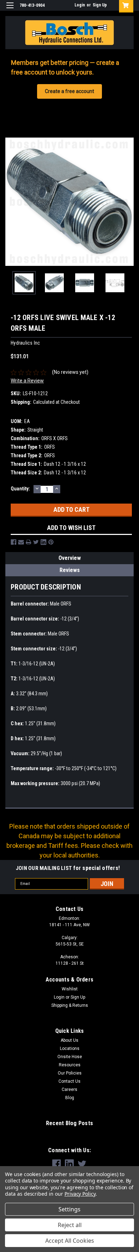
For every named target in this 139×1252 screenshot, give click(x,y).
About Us (69, 1040)
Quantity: (20, 488)
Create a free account (69, 91)
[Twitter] (36, 542)
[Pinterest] (51, 542)
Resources (70, 1064)
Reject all (70, 1225)
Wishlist (70, 988)
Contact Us (69, 1081)
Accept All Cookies (69, 1241)
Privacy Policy (80, 1193)
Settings (69, 1209)
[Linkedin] (43, 542)
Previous (10, 201)
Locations (69, 1048)
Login (79, 4)
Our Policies (70, 1073)
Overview (69, 558)
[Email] (21, 542)
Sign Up (100, 4)
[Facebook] (13, 542)
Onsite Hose (69, 1056)
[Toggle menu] (10, 10)
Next (128, 201)
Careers (69, 1089)
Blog (69, 1097)
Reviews (70, 570)
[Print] (28, 542)
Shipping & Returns (69, 1005)
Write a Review (27, 380)
